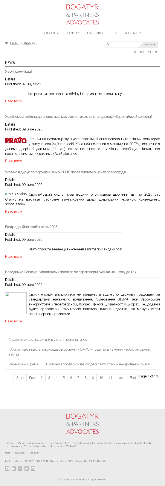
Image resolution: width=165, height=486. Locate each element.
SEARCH (150, 44)
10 (101, 378)
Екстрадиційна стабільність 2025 (31, 227)
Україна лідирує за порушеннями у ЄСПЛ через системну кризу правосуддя (65, 172)
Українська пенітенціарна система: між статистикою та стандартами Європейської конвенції (78, 116)
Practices (19, 453)
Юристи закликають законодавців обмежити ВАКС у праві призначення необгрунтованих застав (80, 352)
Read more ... (15, 101)
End (133, 378)
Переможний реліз (23, 364)
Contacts (34, 453)
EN (149, 52)
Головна (51, 33)
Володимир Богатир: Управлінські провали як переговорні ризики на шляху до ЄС (70, 272)
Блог (113, 33)
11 (110, 378)
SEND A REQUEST (23, 42)
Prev (32, 378)
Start (20, 378)
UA (135, 52)
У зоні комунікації (18, 71)
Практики (94, 33)
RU (142, 52)
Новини (72, 33)
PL (156, 52)
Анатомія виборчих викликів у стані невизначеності (49, 339)
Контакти (132, 33)
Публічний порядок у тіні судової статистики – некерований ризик (98, 364)
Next (121, 378)
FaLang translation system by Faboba (13, 393)
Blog (7, 453)
